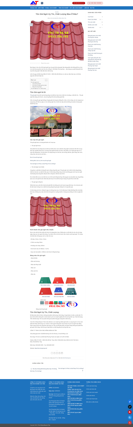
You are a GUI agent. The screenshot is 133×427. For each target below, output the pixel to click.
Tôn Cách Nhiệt (64, 8)
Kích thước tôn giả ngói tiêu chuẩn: (39, 85)
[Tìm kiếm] (42, 3)
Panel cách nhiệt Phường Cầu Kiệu (94, 45)
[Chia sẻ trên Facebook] (52, 353)
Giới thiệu (41, 8)
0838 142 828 (71, 403)
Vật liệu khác (91, 27)
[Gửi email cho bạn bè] (57, 353)
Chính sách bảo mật (91, 389)
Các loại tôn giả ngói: (36, 83)
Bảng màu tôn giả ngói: (37, 86)
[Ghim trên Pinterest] (59, 353)
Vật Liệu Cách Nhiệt (76, 8)
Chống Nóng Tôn (62, 18)
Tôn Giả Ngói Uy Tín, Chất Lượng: (38, 88)
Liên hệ (86, 8)
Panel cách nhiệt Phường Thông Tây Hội (94, 49)
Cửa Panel (90, 16)
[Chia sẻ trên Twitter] (54, 353)
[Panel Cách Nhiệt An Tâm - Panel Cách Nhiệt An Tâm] (34, 3)
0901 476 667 (71, 405)
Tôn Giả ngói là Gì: (35, 82)
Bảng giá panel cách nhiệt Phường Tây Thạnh (94, 64)
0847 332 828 (71, 398)
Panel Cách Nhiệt (51, 8)
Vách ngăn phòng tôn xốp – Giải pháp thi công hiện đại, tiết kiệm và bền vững (94, 59)
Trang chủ (33, 8)
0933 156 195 (75, 389)
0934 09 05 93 (71, 393)
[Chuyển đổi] (102, 19)
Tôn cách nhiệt (91, 22)
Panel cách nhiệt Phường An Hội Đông (95, 54)
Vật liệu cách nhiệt (92, 24)
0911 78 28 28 (71, 400)
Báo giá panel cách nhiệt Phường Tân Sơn (94, 69)
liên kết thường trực (67, 357)
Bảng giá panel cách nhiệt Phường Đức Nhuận (94, 36)
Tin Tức (92, 8)
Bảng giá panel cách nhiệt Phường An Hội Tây (94, 40)
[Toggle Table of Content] (45, 80)
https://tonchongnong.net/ (41, 348)
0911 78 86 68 (71, 394)
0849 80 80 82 (71, 409)
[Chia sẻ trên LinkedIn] (62, 353)
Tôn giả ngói (33, 95)
